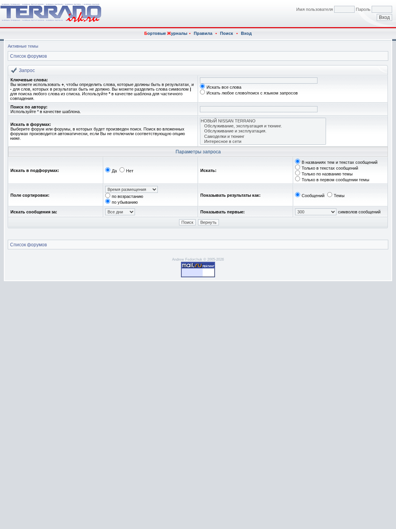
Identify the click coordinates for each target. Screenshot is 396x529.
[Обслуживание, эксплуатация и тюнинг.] (263, 126)
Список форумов (28, 56)
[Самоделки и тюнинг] (263, 136)
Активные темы (23, 46)
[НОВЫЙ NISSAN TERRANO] (263, 121)
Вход (246, 33)
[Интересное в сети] (263, 141)
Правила (203, 33)
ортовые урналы (165, 33)
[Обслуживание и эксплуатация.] (263, 131)
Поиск (226, 33)
